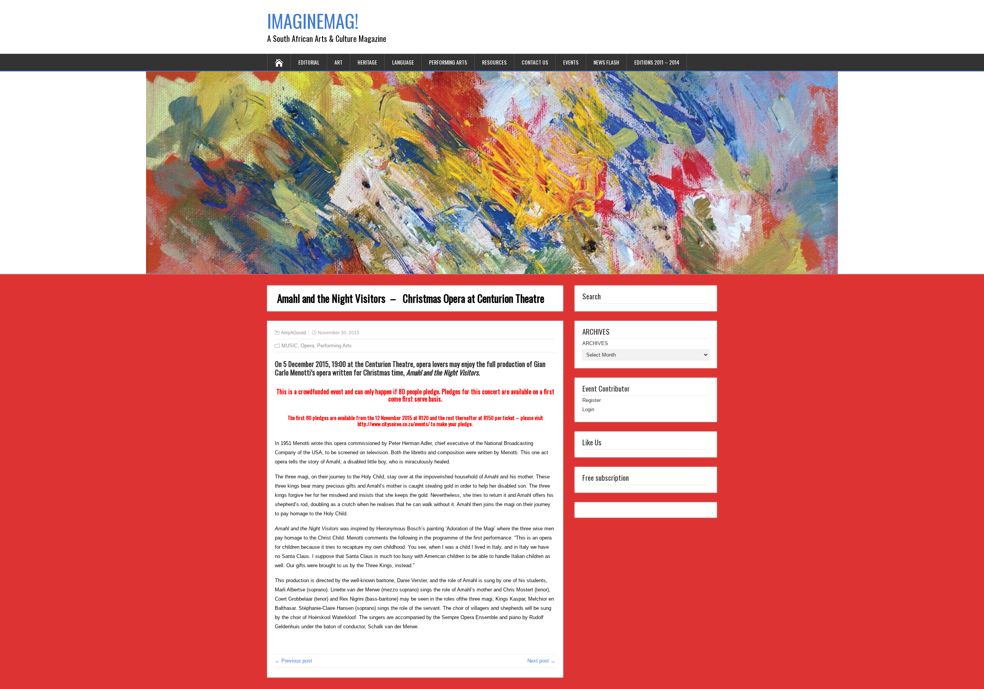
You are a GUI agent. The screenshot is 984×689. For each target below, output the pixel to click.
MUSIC (289, 346)
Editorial (308, 62)
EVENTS (570, 62)
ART (338, 62)
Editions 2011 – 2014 (656, 62)
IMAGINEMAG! (313, 20)
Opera (307, 346)
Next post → (541, 661)
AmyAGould (293, 332)
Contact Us (535, 62)
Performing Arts (448, 62)
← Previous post (293, 661)
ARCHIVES (595, 343)
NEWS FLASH (606, 62)
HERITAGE (367, 62)
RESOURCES (494, 62)
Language (403, 62)
